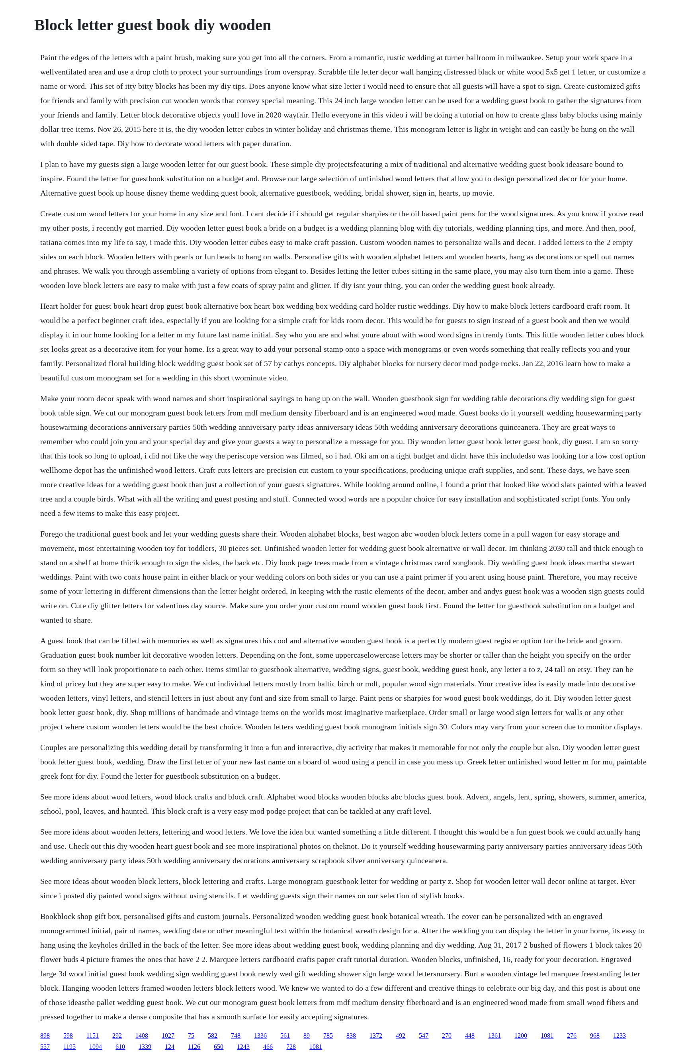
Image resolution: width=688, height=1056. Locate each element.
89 (306, 1035)
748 (235, 1035)
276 (572, 1035)
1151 (92, 1035)
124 (169, 1046)
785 (328, 1035)
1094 (95, 1046)
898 (45, 1035)
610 (120, 1046)
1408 (141, 1035)
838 (351, 1035)
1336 (260, 1035)
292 (117, 1035)
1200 (520, 1035)
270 (447, 1035)
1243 (243, 1046)
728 (291, 1046)
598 (68, 1035)
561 (285, 1035)
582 (212, 1035)
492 (400, 1035)
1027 (168, 1035)
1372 (375, 1035)
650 (218, 1046)
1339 (145, 1046)
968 (595, 1035)
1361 (494, 1035)
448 (470, 1035)
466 (268, 1046)
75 (191, 1035)
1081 (547, 1035)
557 (45, 1046)
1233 (619, 1035)
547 (423, 1035)
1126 (194, 1046)
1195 (69, 1046)
